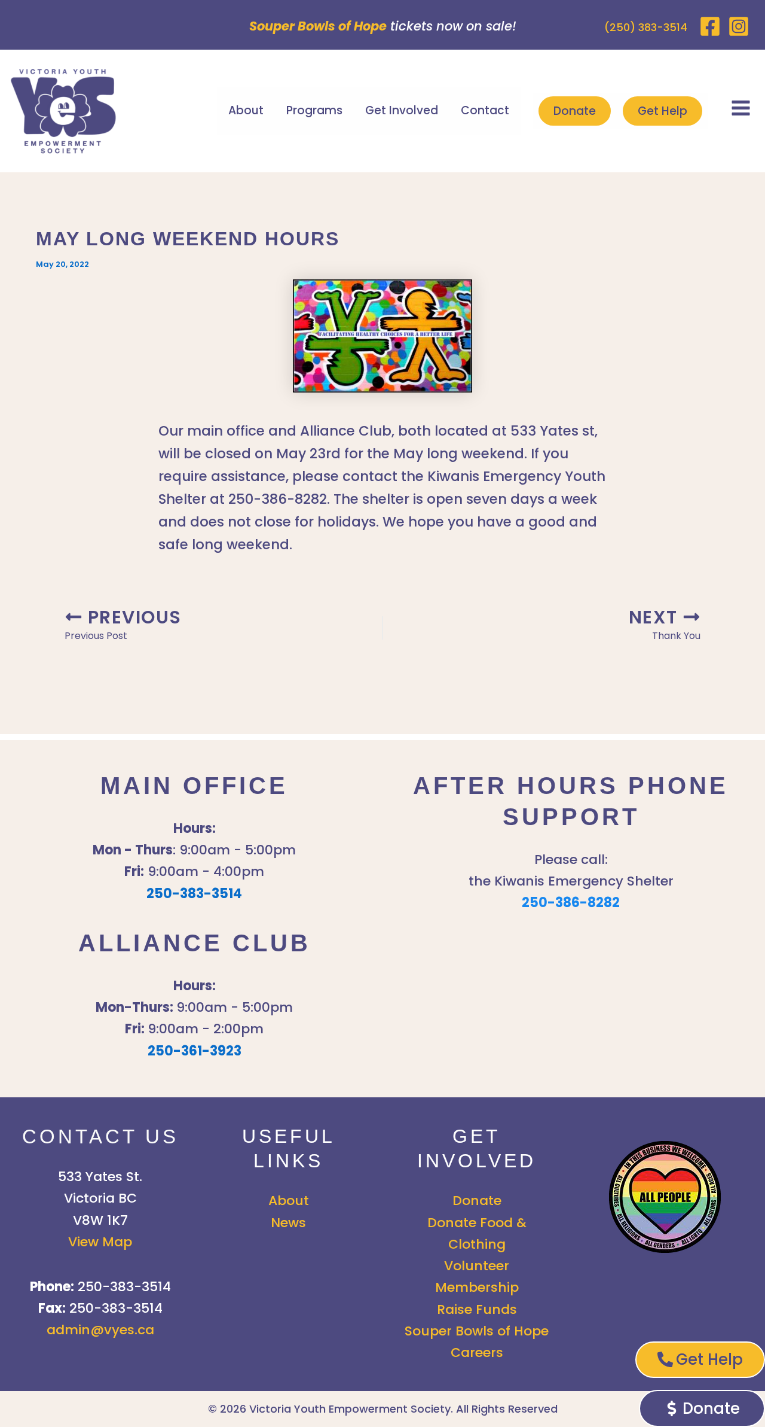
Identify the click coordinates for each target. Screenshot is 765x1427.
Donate (574, 111)
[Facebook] (710, 26)
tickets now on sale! (382, 26)
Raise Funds (477, 1309)
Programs (314, 110)
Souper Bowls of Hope (477, 1331)
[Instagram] (738, 26)
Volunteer (476, 1265)
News (288, 1222)
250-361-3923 (194, 1051)
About (246, 110)
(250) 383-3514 (645, 27)
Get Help (662, 111)
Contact (485, 110)
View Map (100, 1242)
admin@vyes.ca (100, 1329)
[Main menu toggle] (741, 107)
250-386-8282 (571, 902)
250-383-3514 (194, 893)
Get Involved (401, 110)
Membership (477, 1287)
